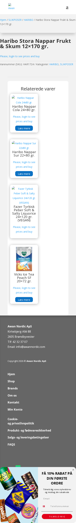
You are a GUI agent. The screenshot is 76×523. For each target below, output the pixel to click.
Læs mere (24, 128)
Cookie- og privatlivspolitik (21, 421)
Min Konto (15, 409)
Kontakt (13, 402)
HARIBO (28, 19)
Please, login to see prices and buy (20, 56)
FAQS (11, 444)
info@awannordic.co (29, 347)
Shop (11, 381)
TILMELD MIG (57, 516)
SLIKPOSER (15, 19)
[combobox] (45, 506)
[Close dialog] (73, 469)
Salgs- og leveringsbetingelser (28, 437)
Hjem (3, 19)
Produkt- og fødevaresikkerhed (29, 430)
